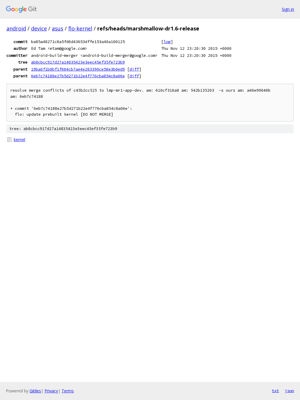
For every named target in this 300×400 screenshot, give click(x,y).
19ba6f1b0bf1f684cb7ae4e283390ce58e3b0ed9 (78, 69)
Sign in (288, 9)
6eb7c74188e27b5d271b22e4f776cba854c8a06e (78, 75)
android (16, 28)
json (289, 390)
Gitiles (35, 391)
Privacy (51, 391)
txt (275, 390)
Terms (68, 391)
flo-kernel (80, 28)
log (167, 41)
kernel (19, 139)
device (39, 28)
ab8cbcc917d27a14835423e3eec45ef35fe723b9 (78, 62)
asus (57, 28)
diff (134, 69)
